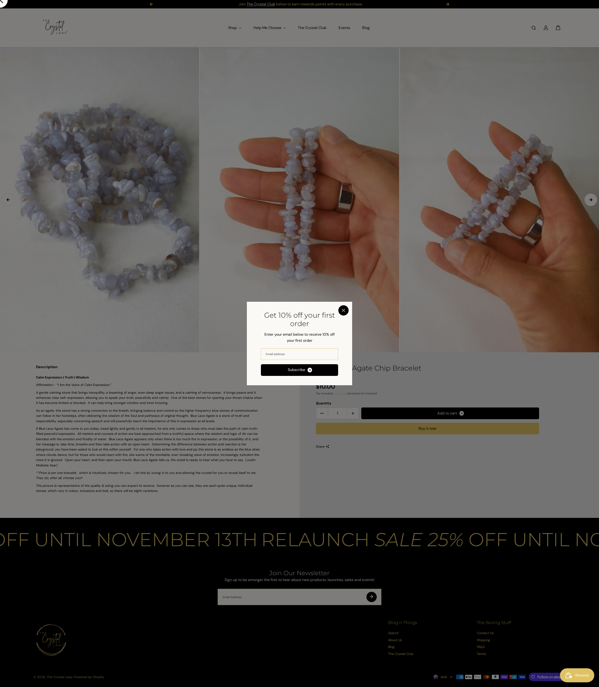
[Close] (343, 310)
